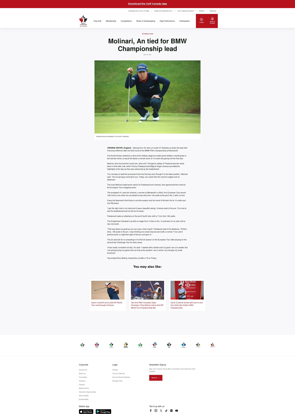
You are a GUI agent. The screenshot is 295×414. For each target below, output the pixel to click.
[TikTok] (166, 410)
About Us (82, 373)
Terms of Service (118, 373)
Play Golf (97, 21)
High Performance (167, 21)
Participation (184, 21)
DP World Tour (147, 34)
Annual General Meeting (121, 377)
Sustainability (83, 399)
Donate (201, 11)
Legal (114, 364)
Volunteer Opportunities (87, 392)
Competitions (126, 21)
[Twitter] (161, 410)
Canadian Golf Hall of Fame (138, 11)
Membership (111, 21)
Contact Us (83, 370)
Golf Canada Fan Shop (185, 11)
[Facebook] (150, 410)
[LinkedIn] (171, 410)
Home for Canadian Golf (163, 11)
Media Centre (84, 388)
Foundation (83, 377)
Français (212, 11)
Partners (82, 381)
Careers (82, 384)
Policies (115, 370)
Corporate (83, 364)
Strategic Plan (117, 381)
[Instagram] (155, 410)
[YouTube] (176, 410)
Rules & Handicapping (145, 21)
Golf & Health (84, 395)
